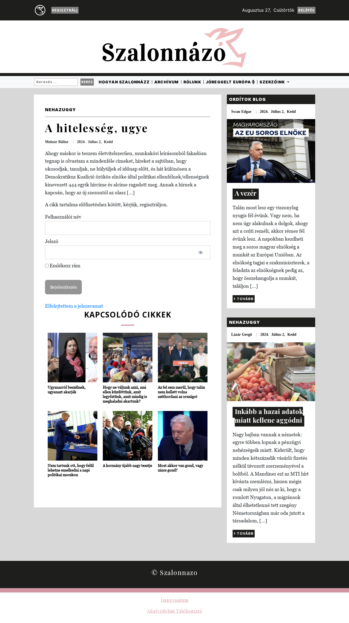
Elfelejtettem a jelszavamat (74, 306)
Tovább (245, 298)
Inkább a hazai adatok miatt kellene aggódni (269, 415)
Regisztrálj (65, 10)
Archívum (166, 82)
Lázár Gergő (241, 334)
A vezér (246, 193)
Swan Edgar (241, 112)
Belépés (306, 10)
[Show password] (200, 252)
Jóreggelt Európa (229, 82)
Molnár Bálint (56, 142)
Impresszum (174, 600)
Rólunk (192, 82)
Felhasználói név (63, 217)
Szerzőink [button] (273, 82)
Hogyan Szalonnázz (124, 82)
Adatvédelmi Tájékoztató (174, 611)
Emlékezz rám (64, 265)
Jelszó (51, 241)
